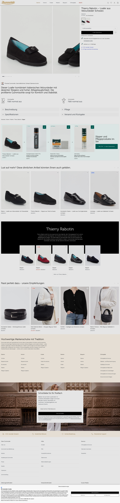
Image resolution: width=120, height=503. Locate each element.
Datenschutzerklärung (23, 500)
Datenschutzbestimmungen (63, 486)
